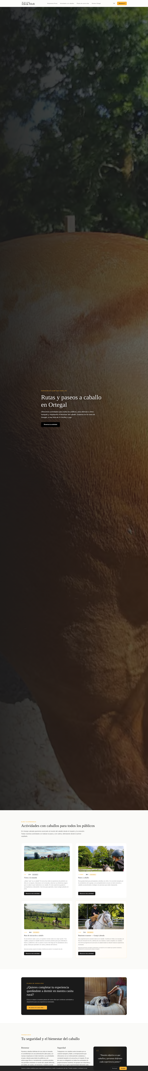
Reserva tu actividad (50, 424)
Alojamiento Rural (52, 3)
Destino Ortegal (96, 3)
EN (114, 3)
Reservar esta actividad (32, 893)
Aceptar (123, 1068)
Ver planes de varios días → (37, 1007)
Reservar (122, 3)
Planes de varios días (83, 3)
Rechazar (114, 1068)
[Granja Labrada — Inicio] (28, 3)
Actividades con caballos (67, 3)
